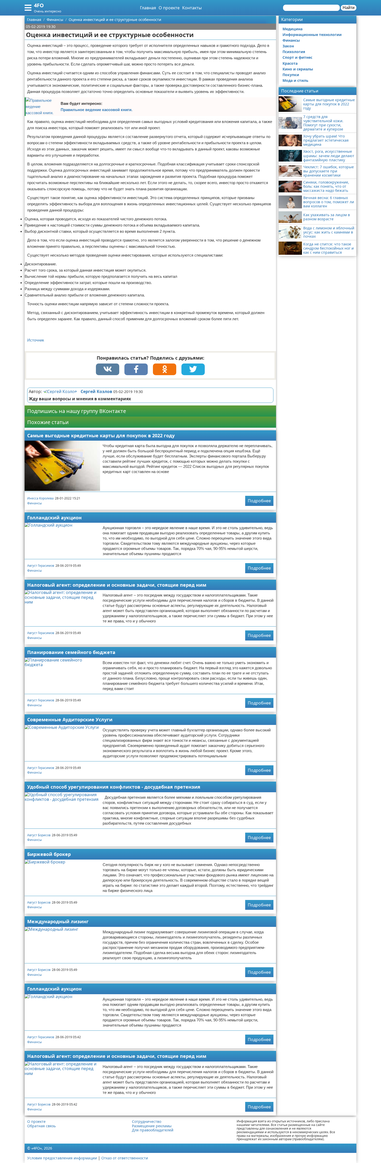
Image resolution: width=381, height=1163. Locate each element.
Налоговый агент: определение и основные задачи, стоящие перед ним (116, 585)
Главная (148, 8)
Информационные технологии (312, 34)
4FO (39, 5)
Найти (349, 7)
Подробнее (259, 501)
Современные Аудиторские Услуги (69, 719)
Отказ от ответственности (124, 1157)
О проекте (169, 8)
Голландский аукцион (54, 517)
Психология (294, 51)
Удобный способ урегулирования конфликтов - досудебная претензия (113, 787)
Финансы (34, 503)
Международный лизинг (58, 921)
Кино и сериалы (298, 69)
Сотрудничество (146, 1122)
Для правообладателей (152, 1130)
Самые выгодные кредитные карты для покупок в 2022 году (101, 435)
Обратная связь (41, 1126)
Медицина (292, 28)
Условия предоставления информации (62, 1157)
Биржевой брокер (49, 854)
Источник (35, 340)
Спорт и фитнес (297, 57)
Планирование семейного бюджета (71, 652)
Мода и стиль (295, 80)
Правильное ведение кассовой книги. (96, 109)
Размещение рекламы (152, 1126)
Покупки (291, 74)
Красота (290, 63)
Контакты (192, 8)
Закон (288, 45)
